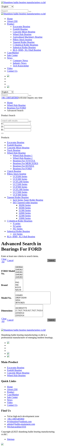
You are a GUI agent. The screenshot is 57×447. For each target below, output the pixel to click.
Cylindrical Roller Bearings (25, 45)
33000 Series (25, 218)
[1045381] (19, 272)
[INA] (19, 285)
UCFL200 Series (21, 181)
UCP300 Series (20, 187)
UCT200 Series (20, 184)
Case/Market (13, 52)
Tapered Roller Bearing (23, 42)
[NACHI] (19, 290)
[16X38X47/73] (29, 308)
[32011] (32, 300)
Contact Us (12, 71)
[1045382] (19, 275)
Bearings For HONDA (23, 166)
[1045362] (19, 270)
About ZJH (12, 21)
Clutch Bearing (14, 171)
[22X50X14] (29, 313)
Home (10, 18)
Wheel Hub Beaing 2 (22, 158)
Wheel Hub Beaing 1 (22, 155)
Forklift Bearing (20, 29)
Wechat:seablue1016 (16, 426)
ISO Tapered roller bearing (25, 202)
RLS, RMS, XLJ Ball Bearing (27, 50)
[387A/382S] (32, 303)
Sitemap (10, 439)
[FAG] (19, 282)
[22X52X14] (29, 315)
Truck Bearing (13, 150)
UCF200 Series (20, 179)
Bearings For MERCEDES (25, 163)
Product (10, 24)
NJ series (17, 226)
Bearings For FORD (16, 108)
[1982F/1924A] (32, 298)
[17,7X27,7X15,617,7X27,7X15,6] (29, 310)
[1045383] (19, 277)
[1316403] (32, 295)
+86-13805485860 (9, 97)
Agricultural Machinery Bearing (27, 37)
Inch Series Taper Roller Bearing (28, 200)
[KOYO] (19, 287)
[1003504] (19, 267)
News (9, 58)
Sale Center (12, 55)
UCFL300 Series (21, 189)
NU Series (18, 228)
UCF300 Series (20, 195)
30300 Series (25, 208)
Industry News (19, 63)
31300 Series (25, 210)
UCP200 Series (20, 176)
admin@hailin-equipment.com (21, 424)
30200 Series (25, 205)
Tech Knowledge (21, 66)
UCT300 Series (20, 192)
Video (10, 68)
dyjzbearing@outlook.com (19, 421)
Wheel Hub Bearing (22, 34)
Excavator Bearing (21, 26)
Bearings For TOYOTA (24, 161)
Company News (20, 60)
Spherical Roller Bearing (24, 47)
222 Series (18, 234)
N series (16, 223)
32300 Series (25, 215)
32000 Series (25, 213)
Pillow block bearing (22, 39)
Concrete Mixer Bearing (24, 32)
